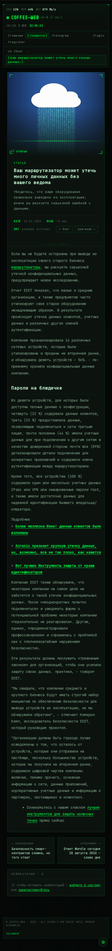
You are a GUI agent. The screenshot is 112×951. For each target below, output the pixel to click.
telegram (12, 933)
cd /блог (15, 51)
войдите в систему (85, 885)
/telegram (60, 35)
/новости (37, 35)
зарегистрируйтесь (33, 890)
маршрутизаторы (25, 267)
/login (98, 35)
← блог (64, 229)
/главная (15, 35)
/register (16, 42)
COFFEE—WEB (25, 17)
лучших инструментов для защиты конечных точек (63, 814)
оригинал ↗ (86, 229)
